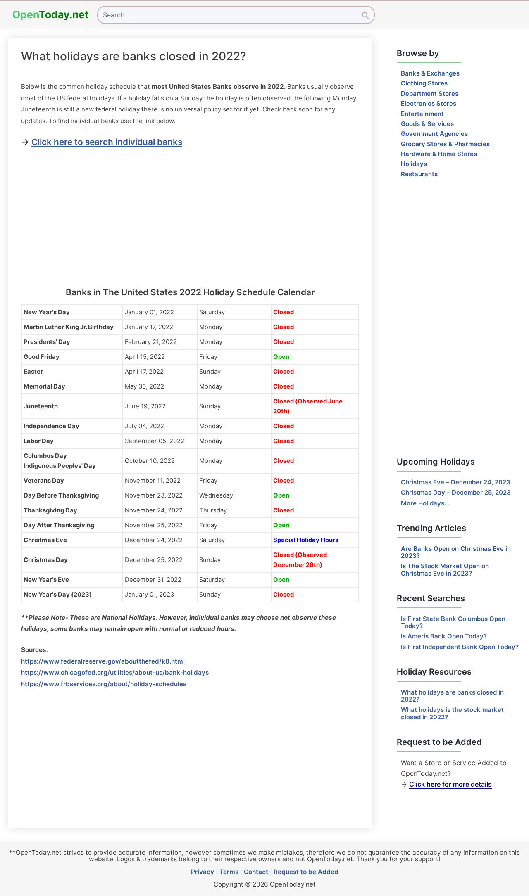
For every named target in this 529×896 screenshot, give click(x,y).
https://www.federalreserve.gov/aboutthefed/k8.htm (102, 661)
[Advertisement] (190, 211)
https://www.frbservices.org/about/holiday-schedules (103, 684)
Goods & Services (427, 124)
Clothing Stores (424, 83)
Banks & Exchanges (430, 73)
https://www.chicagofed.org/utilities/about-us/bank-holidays (115, 672)
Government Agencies (434, 133)
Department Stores (429, 93)
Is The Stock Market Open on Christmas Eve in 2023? (445, 569)
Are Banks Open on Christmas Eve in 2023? (456, 552)
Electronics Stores (428, 103)
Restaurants (419, 174)
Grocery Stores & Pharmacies (445, 144)
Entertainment (422, 114)
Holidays (414, 164)
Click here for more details (450, 784)
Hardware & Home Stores (439, 154)
